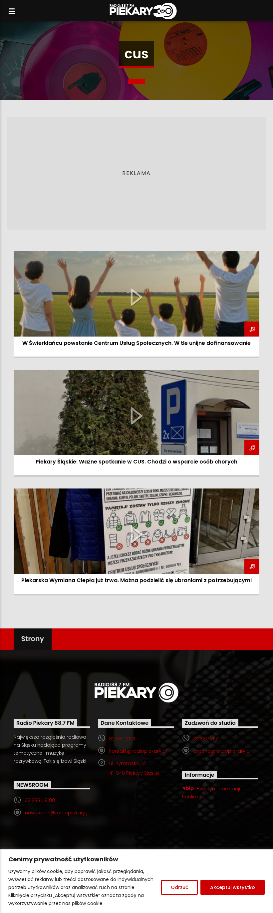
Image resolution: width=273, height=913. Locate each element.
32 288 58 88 (40, 800)
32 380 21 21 (122, 738)
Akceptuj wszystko (232, 887)
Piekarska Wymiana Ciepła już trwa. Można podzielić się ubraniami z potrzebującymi (136, 580)
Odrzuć (179, 887)
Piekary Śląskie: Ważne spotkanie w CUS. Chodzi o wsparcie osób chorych (136, 461)
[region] (136, 881)
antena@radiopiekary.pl (222, 751)
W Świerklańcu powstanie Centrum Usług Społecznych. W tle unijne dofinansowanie (136, 343)
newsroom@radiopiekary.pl (58, 812)
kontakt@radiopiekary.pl (138, 751)
